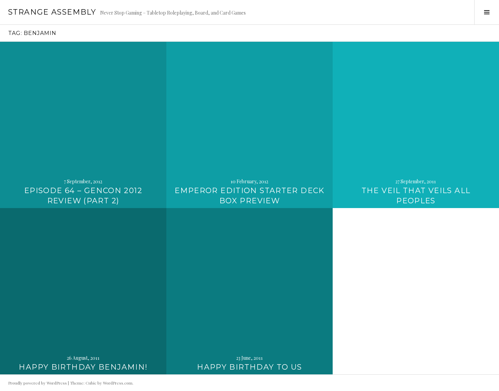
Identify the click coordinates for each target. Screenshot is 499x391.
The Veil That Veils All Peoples (416, 195)
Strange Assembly (52, 12)
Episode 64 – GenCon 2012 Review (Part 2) (83, 195)
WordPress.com (117, 383)
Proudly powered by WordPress (37, 383)
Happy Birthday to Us (249, 367)
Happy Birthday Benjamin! (83, 367)
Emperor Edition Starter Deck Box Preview (249, 195)
